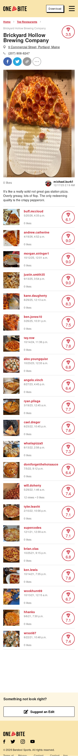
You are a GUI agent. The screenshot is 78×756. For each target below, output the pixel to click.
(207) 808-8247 (19, 53)
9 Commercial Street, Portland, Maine (34, 47)
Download (55, 8)
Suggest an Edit (42, 711)
